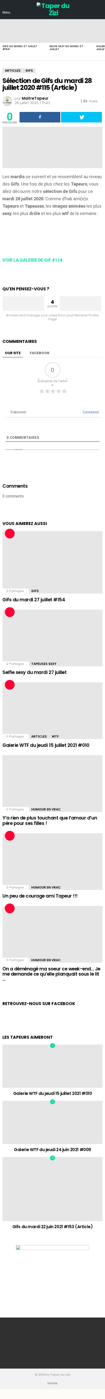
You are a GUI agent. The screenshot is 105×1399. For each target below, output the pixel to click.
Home (52, 1383)
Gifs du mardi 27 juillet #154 (19, 47)
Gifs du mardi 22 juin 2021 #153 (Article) (52, 1227)
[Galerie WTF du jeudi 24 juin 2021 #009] (52, 1122)
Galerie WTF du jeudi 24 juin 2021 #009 (52, 1150)
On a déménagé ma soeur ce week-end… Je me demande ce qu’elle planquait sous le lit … (51, 974)
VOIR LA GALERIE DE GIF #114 (32, 260)
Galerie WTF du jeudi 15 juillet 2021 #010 (45, 745)
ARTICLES (39, 736)
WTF (55, 736)
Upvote (23, 303)
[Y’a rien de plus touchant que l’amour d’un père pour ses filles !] (52, 783)
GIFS (35, 591)
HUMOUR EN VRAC (46, 809)
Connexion (90, 412)
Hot (10, 533)
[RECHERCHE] (100, 9)
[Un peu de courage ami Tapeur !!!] (52, 861)
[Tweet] (81, 117)
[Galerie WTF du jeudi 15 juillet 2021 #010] (52, 710)
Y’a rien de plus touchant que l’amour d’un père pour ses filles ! (49, 820)
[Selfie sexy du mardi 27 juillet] (70, 31)
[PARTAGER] (40, 117)
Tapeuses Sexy (43, 663)
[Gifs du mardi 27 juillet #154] (23, 31)
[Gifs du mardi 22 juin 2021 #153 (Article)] (52, 1189)
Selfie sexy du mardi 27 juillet (66, 47)
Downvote (80, 303)
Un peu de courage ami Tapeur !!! (40, 896)
